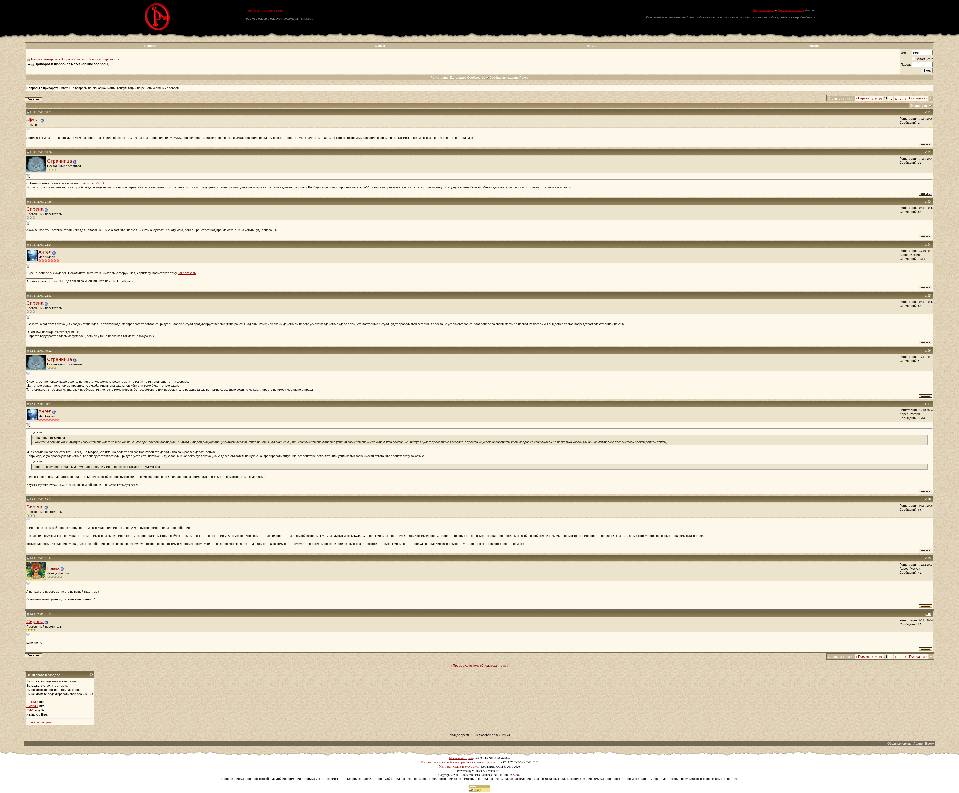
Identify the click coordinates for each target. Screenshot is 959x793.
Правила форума (38, 722)
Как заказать (187, 273)
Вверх (929, 743)
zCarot (516, 775)
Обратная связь (899, 743)
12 (890, 98)
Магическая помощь (791, 10)
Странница (59, 161)
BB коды (32, 702)
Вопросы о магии (73, 59)
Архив (918, 743)
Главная (150, 46)
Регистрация (440, 77)
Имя (904, 53)
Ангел (44, 252)
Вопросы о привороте (104, 59)
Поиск (523, 77)
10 (880, 98)
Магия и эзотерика (44, 59)
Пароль (906, 64)
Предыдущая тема (466, 665)
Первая (862, 98)
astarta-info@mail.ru (95, 183)
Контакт (815, 46)
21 (901, 98)
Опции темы (919, 105)
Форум (380, 46)
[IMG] (30, 710)
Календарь (458, 77)
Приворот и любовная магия (264, 11)
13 (896, 98)
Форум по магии (763, 10)
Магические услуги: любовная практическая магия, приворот (459, 762)
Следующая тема (493, 665)
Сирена (35, 209)
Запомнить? (924, 59)
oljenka (33, 119)
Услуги (591, 46)
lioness (53, 568)
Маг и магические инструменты (459, 766)
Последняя (918, 98)
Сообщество (476, 77)
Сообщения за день (504, 77)
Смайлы (32, 706)
